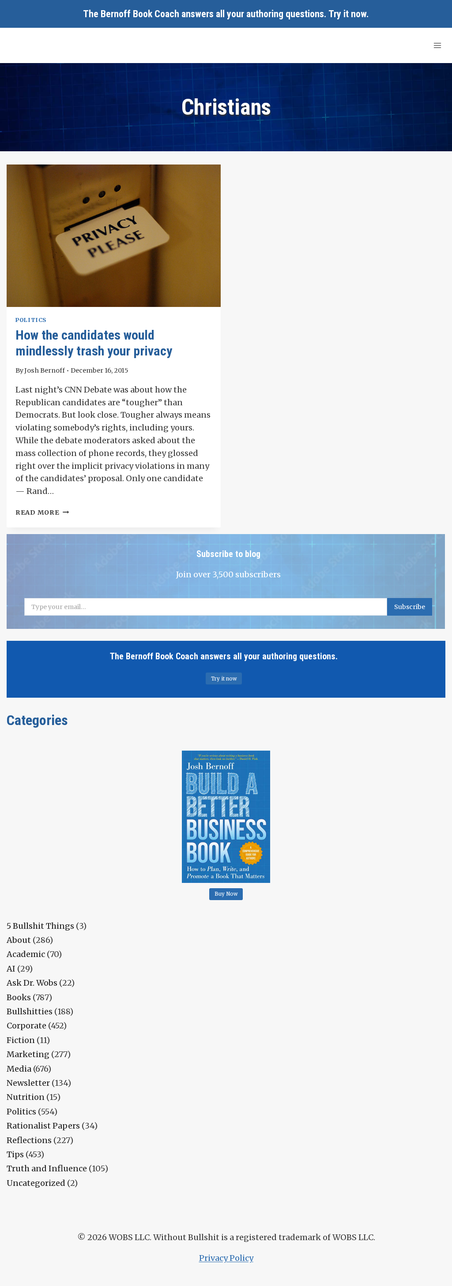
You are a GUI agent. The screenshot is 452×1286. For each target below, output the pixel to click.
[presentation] (114, 235)
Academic (26, 954)
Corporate (26, 1026)
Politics (30, 320)
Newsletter (28, 1083)
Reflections (29, 1140)
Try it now (347, 13)
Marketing (28, 1054)
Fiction (21, 1040)
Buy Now (226, 894)
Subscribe (409, 607)
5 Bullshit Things (40, 926)
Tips (15, 1154)
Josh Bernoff (44, 370)
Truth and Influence (47, 1168)
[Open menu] (437, 45)
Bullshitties (30, 1011)
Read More (42, 512)
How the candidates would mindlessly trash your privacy (93, 343)
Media (19, 1069)
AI (11, 969)
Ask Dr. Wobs (32, 983)
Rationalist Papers (43, 1126)
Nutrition (26, 1097)
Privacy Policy (226, 1258)
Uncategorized (36, 1183)
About (19, 940)
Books (19, 997)
